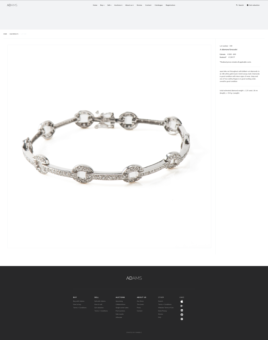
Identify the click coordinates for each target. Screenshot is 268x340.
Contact (139, 311)
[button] (102, 5)
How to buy (77, 304)
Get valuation (99, 308)
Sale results (120, 314)
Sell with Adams (100, 301)
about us (141, 297)
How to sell (98, 304)
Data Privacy (162, 311)
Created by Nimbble (134, 332)
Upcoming (119, 301)
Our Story (140, 301)
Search (160, 301)
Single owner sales (122, 308)
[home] (12, 5)
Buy (75, 297)
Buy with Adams (78, 301)
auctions (120, 297)
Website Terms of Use (166, 308)
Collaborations (120, 304)
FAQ (159, 317)
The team (140, 304)
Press (139, 308)
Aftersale (119, 317)
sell (96, 297)
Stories (160, 314)
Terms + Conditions (79, 308)
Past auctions (120, 311)
